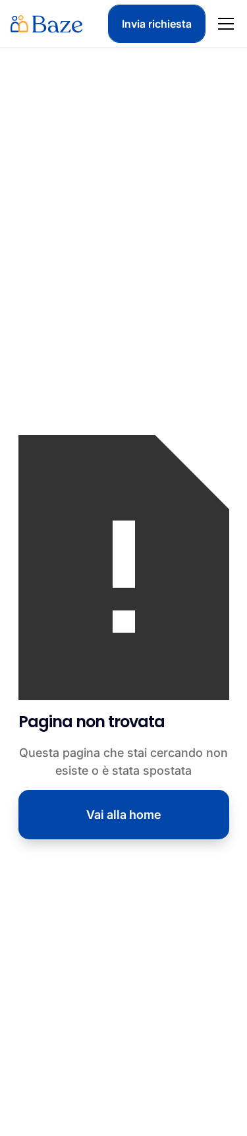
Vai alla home (123, 815)
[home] (47, 24)
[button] (223, 24)
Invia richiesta (157, 23)
